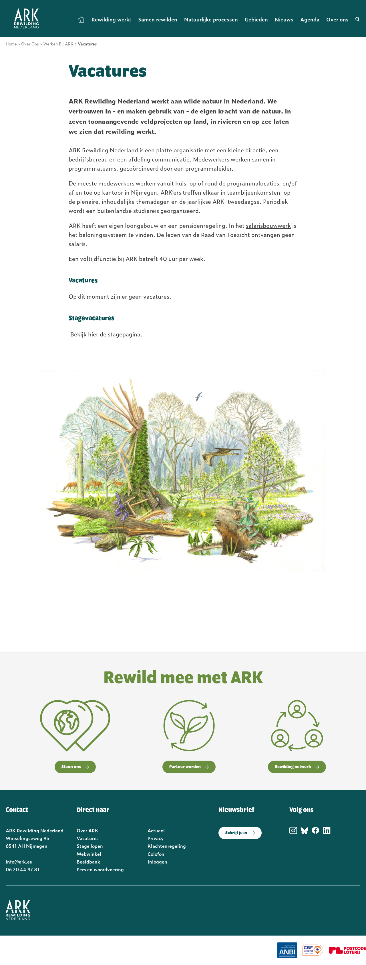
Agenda (309, 19)
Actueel (156, 830)
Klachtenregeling (167, 845)
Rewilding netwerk (293, 767)
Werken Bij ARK (58, 44)
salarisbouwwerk (268, 225)
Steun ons (71, 767)
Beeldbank (88, 861)
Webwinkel (89, 853)
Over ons (337, 19)
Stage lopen (90, 845)
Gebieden (256, 19)
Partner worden (185, 767)
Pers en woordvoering (100, 869)
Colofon (156, 853)
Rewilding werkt (111, 19)
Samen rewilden (157, 19)
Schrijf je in (236, 833)
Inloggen (157, 861)
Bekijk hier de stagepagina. (106, 334)
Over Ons (30, 44)
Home (81, 19)
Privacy (156, 838)
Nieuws (284, 19)
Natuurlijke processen (211, 19)
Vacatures (88, 838)
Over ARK (87, 830)
